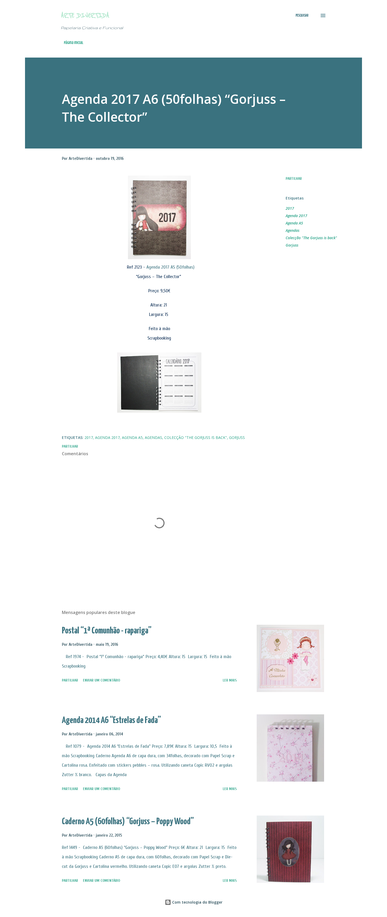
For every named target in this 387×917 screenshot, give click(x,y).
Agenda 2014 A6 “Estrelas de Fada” (111, 720)
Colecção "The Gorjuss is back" (311, 237)
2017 (290, 208)
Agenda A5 (294, 223)
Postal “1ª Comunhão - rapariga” (106, 631)
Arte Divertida (85, 15)
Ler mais (230, 680)
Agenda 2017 (296, 215)
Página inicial (73, 43)
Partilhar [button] (294, 178)
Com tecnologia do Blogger (196, 902)
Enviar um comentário (101, 680)
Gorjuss (292, 245)
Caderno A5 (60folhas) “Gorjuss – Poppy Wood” (128, 821)
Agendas (292, 230)
